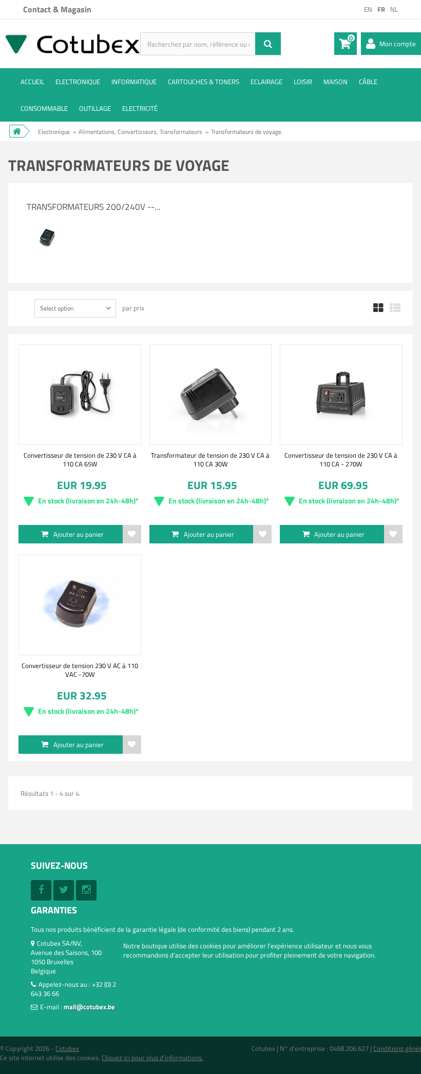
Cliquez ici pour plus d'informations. (152, 1057)
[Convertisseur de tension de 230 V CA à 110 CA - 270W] (340, 394)
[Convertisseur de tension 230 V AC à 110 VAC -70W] (79, 605)
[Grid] (378, 308)
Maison (335, 81)
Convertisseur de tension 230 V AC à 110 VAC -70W (80, 669)
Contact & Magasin (57, 9)
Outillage (95, 108)
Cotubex (67, 1048)
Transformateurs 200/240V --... (94, 206)
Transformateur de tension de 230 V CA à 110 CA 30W (210, 459)
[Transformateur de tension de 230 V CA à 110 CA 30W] (210, 394)
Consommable (44, 108)
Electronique (77, 81)
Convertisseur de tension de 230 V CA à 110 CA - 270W (340, 459)
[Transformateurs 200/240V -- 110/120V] (47, 221)
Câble (368, 81)
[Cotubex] (70, 42)
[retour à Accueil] (16, 131)
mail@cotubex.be (89, 1007)
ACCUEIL (32, 81)
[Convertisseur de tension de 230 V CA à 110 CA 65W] (79, 394)
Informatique (134, 81)
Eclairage (266, 81)
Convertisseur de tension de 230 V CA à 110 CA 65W (80, 459)
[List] (395, 308)
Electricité (140, 108)
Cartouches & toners (203, 81)
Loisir (303, 81)
